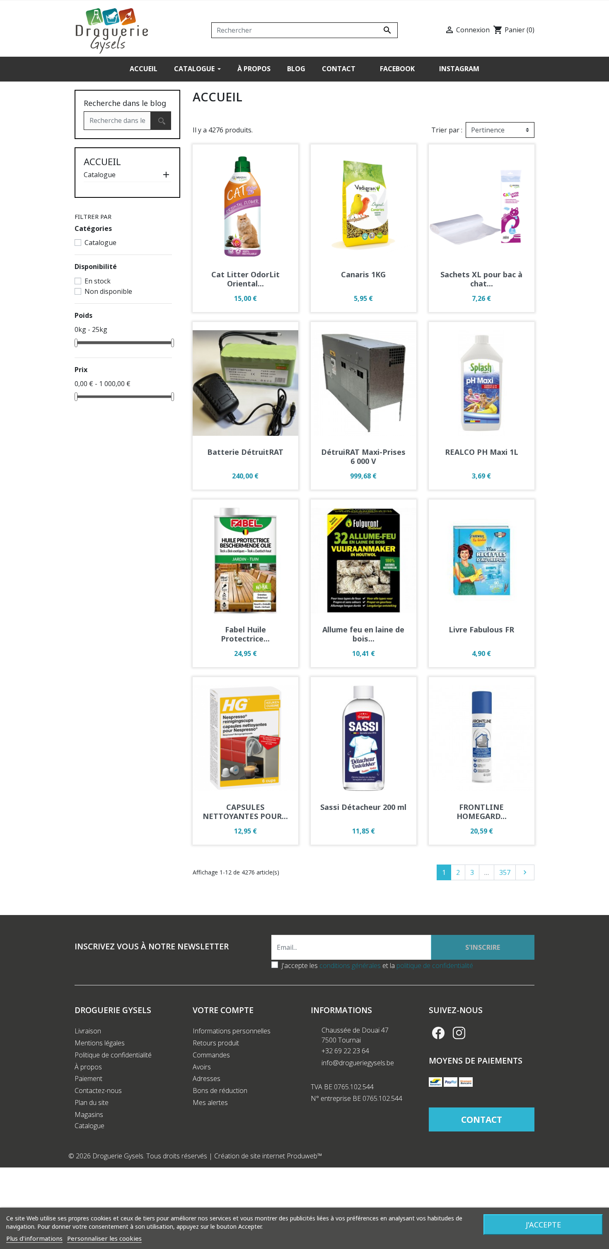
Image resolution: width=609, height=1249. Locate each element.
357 (504, 872)
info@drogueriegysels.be (357, 1062)
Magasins (89, 1114)
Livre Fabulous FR (481, 629)
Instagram (459, 1033)
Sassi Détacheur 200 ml (363, 807)
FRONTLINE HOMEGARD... (482, 811)
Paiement (88, 1078)
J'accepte (543, 1225)
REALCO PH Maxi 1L (481, 452)
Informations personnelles (232, 1030)
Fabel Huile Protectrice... (245, 634)
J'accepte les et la (377, 965)
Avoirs (202, 1066)
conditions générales (350, 965)
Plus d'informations (34, 1238)
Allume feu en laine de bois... (363, 634)
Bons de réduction (220, 1090)
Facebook (438, 1033)
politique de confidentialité (434, 965)
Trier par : (446, 130)
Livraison (88, 1030)
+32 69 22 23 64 (345, 1050)
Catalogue (100, 174)
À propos (88, 1066)
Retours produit (216, 1042)
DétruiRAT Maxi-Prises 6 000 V (363, 456)
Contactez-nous (98, 1090)
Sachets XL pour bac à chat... (481, 278)
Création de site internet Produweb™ (268, 1155)
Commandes (211, 1054)
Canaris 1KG (363, 274)
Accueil (102, 161)
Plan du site (92, 1102)
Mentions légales (100, 1042)
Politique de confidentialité (113, 1054)
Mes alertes (210, 1102)
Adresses (206, 1078)
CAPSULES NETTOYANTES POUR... (245, 811)
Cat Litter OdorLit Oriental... (245, 278)
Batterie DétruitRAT (245, 452)
